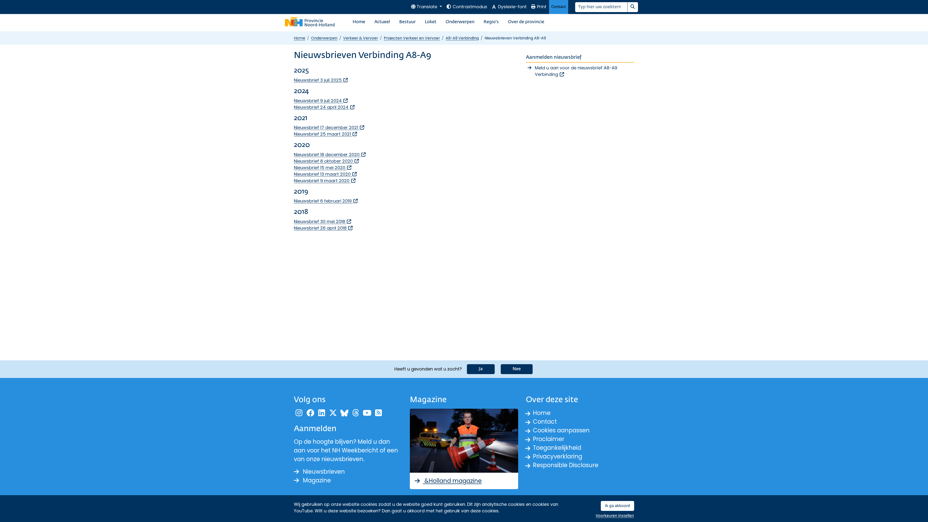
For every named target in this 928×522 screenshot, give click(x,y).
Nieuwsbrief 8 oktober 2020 (327, 161)
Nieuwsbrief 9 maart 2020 (325, 181)
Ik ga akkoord (617, 506)
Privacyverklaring (557, 456)
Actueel (382, 22)
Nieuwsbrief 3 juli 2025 (321, 80)
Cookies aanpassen (561, 430)
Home (359, 22)
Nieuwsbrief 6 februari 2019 (326, 201)
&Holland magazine (452, 481)
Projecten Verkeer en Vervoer (412, 38)
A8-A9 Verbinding (462, 38)
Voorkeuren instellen (615, 516)
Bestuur (407, 22)
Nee (517, 369)
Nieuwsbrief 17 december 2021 (329, 127)
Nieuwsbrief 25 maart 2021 (326, 134)
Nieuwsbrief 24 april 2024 (324, 107)
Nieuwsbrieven (324, 472)
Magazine (317, 480)
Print (541, 7)
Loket (430, 22)
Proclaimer (548, 439)
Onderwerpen (460, 22)
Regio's (491, 22)
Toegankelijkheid (557, 448)
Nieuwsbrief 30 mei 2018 (323, 221)
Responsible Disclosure (565, 465)
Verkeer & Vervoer (360, 38)
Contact (558, 7)
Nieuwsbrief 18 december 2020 (330, 155)
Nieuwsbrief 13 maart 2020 (325, 174)
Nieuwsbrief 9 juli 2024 (321, 101)
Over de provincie (526, 22)
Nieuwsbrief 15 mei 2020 (323, 168)
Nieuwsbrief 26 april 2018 (323, 228)
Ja (481, 369)
